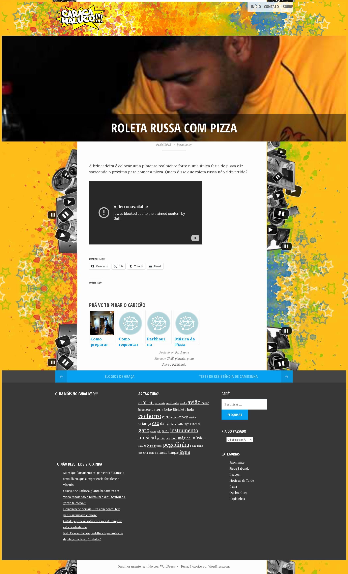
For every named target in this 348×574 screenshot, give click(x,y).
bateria (157, 409)
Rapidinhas (237, 499)
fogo (186, 424)
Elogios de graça (120, 376)
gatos (153, 431)
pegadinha (176, 444)
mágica (184, 438)
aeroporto (172, 403)
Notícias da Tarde (242, 480)
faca (173, 423)
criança (144, 423)
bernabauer (184, 144)
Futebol (195, 424)
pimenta (180, 358)
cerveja (183, 417)
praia (151, 452)
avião (194, 402)
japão (161, 438)
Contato (271, 6)
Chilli (170, 358)
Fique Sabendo (240, 468)
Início (256, 6)
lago (168, 438)
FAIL (180, 424)
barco (205, 403)
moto (174, 438)
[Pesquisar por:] (244, 404)
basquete (144, 410)
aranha (183, 403)
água (184, 451)
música (198, 438)
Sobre (288, 6)
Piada (233, 487)
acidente (146, 402)
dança (165, 423)
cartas (174, 417)
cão (155, 423)
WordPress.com (219, 566)
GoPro (165, 431)
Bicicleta (179, 409)
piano (200, 445)
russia (162, 452)
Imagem (235, 474)
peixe (193, 445)
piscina (143, 452)
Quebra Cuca (238, 493)
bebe (168, 409)
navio (142, 445)
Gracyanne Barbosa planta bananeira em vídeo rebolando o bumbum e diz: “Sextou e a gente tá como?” (94, 497)
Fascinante (182, 352)
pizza (190, 358)
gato (143, 430)
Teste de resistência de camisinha (228, 376)
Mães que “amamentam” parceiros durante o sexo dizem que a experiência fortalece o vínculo (93, 479)
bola (190, 409)
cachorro (149, 416)
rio (156, 452)
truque (173, 452)
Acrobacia (160, 403)
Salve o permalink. (174, 364)
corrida (192, 417)
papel (159, 445)
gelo (159, 431)
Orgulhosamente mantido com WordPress (146, 566)
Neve (151, 445)
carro (166, 416)
